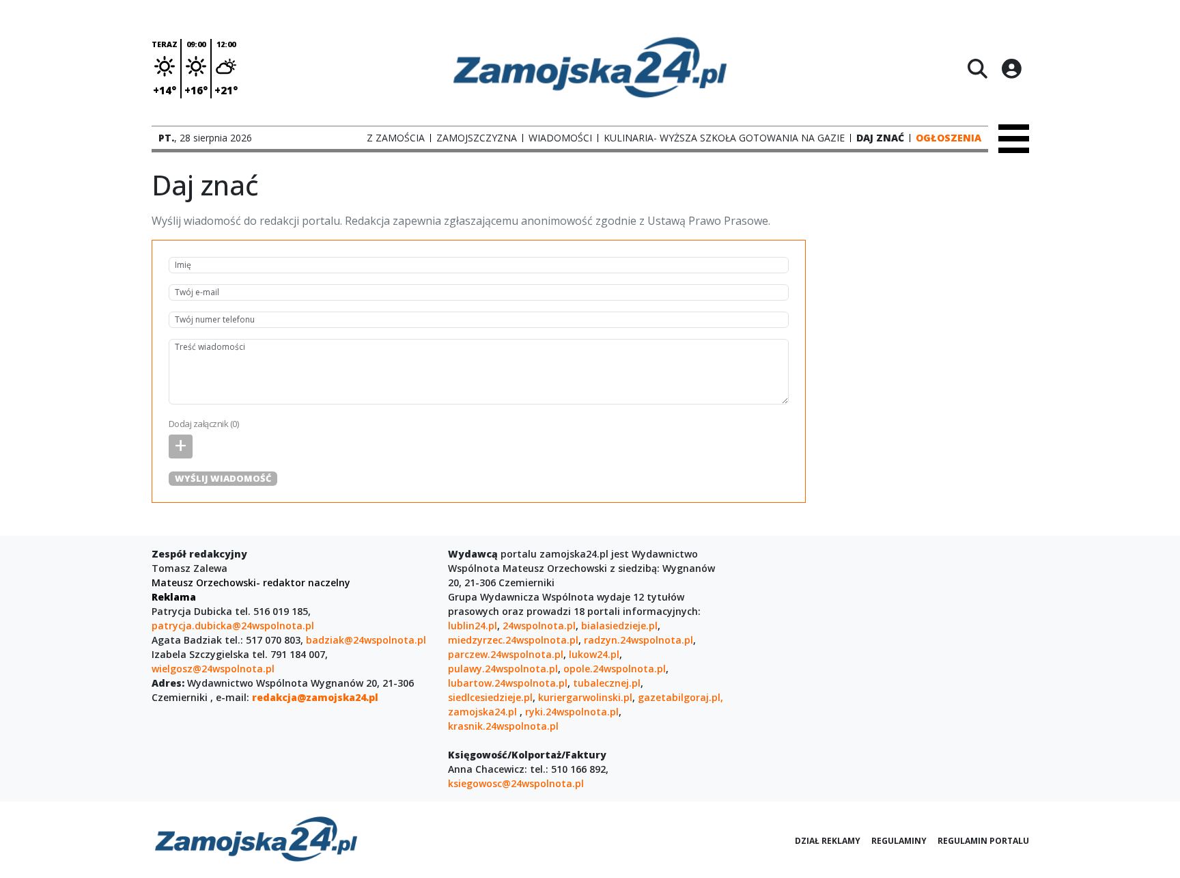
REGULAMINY (899, 841)
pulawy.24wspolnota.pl (503, 668)
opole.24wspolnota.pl (614, 668)
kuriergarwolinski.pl (585, 697)
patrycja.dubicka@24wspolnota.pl (233, 625)
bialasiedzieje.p (618, 625)
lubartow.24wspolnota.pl (507, 682)
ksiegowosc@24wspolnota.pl (516, 783)
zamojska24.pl (484, 711)
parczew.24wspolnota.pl (505, 654)
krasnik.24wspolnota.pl (503, 725)
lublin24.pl (472, 625)
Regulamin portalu (983, 841)
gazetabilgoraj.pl (679, 697)
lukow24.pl (594, 654)
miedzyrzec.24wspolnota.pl (513, 639)
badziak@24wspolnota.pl (366, 639)
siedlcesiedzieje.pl (490, 697)
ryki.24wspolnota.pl (572, 711)
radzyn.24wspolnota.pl (638, 639)
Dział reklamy (827, 841)
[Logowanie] (1011, 68)
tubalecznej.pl (607, 682)
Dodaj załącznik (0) (204, 423)
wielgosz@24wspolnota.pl (213, 668)
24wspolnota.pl (539, 625)
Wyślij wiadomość (223, 478)
